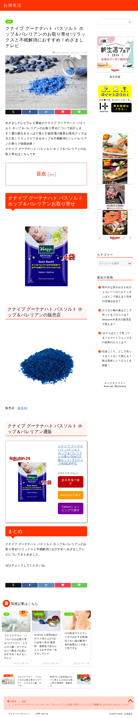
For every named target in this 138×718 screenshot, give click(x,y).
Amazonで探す (70, 495)
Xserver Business (115, 386)
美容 (9, 22)
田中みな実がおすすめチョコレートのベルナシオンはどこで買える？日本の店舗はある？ (117, 294)
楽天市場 (115, 77)
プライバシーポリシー (19, 714)
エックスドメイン (115, 383)
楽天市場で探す (70, 482)
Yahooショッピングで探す (70, 508)
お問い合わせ (41, 714)
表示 (52, 174)
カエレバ (74, 473)
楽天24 (22, 408)
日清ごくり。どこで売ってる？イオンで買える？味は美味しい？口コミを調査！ (117, 358)
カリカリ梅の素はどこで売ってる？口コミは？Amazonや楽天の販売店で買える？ (117, 317)
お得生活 (13, 5)
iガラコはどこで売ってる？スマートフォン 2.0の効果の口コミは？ (116, 338)
